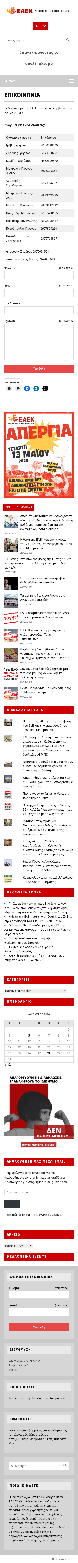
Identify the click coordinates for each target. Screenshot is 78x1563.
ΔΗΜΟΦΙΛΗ (24, 507)
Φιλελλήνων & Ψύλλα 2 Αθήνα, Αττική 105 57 (24, 1365)
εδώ (63, 1398)
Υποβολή (39, 368)
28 (48, 1053)
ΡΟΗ (8, 507)
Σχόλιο (39, 321)
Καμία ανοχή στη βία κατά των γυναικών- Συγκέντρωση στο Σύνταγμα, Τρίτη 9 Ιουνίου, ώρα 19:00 (46, 653)
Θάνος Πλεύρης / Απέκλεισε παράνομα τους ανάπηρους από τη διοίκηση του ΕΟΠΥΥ (47, 866)
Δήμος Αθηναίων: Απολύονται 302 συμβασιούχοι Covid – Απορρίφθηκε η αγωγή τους (48, 782)
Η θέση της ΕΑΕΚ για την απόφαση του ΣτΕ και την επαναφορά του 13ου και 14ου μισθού (46, 544)
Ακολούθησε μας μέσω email (36, 1162)
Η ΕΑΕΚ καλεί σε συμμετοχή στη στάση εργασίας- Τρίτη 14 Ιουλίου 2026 (42, 634)
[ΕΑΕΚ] (39, 15)
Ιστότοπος (12, 303)
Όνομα (39, 268)
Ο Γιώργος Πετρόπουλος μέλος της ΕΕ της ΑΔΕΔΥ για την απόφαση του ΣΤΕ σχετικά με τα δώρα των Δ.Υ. (37, 563)
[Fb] (37, 26)
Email (39, 286)
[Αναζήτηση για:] (39, 40)
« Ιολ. (7, 1065)
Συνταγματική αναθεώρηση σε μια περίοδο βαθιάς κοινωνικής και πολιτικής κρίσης (44, 673)
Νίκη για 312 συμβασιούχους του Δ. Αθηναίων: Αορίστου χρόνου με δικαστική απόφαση (48, 766)
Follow (12, 1204)
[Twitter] (45, 26)
